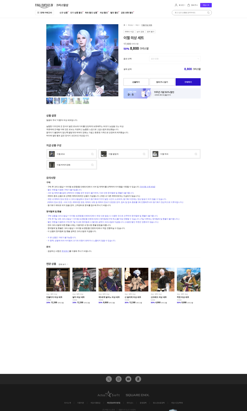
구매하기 (188, 82)
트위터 (109, 379)
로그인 (181, 5)
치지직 (138, 379)
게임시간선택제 (177, 403)
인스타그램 (119, 379)
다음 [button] (115, 60)
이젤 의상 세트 (146, 25)
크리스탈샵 (62, 5)
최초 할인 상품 (91, 12)
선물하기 (136, 82)
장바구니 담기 (162, 82)
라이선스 (130, 403)
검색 (208, 12)
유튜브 (128, 379)
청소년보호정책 (159, 403)
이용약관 (80, 403)
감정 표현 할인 (127, 12)
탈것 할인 (114, 12)
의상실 (130, 25)
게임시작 (206, 5)
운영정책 (143, 403)
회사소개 (67, 403)
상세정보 (71, 154)
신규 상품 (64, 12)
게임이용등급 (95, 403)
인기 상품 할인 (76, 12)
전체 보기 (62, 264)
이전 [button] (48, 60)
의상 (137, 25)
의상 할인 (104, 12)
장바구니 (194, 5)
